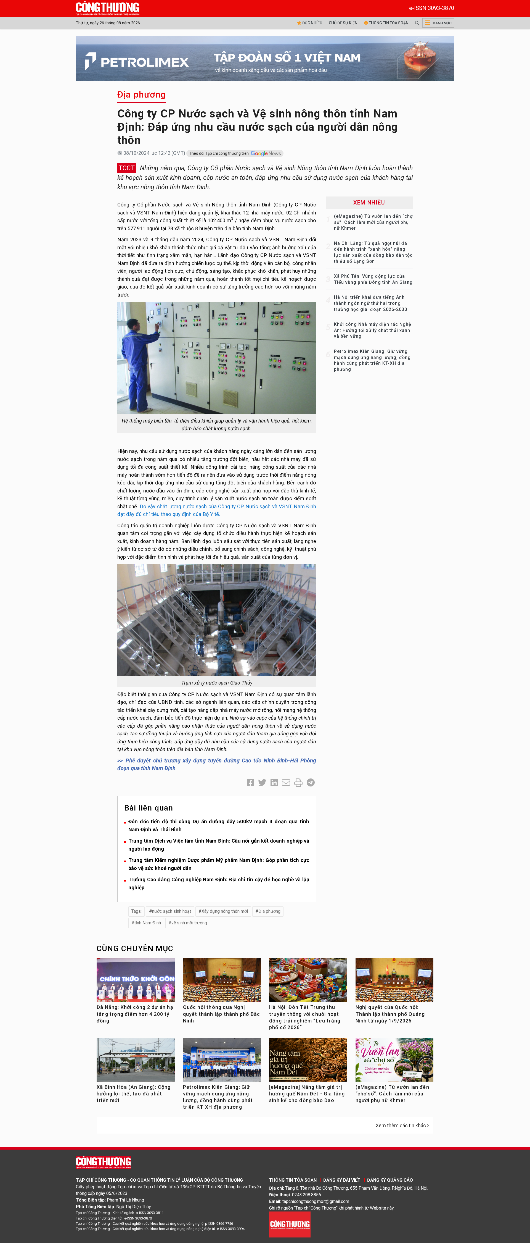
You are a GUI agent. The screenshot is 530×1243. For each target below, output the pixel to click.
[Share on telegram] (310, 783)
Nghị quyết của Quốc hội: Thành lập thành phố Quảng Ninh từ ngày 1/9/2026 (390, 1014)
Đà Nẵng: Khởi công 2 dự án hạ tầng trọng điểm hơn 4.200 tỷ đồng (135, 1014)
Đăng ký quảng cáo (390, 1180)
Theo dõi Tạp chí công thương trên (219, 153)
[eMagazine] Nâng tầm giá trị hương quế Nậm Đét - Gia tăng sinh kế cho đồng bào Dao (307, 1093)
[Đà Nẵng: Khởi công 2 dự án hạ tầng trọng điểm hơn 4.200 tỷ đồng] (136, 982)
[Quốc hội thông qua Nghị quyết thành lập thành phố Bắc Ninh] (222, 982)
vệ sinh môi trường (189, 922)
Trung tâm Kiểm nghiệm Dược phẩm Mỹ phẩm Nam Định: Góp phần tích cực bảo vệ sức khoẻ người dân (218, 864)
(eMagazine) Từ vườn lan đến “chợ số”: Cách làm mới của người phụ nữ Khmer (373, 222)
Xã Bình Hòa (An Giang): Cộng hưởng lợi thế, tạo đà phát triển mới (134, 1093)
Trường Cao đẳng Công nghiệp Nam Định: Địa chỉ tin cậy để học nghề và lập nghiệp (218, 883)
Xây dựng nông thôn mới (225, 911)
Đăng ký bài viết (342, 1180)
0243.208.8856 (306, 1194)
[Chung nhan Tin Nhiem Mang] (290, 1224)
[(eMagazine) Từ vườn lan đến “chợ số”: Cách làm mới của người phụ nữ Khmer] (395, 1062)
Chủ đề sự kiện (343, 23)
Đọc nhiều (311, 23)
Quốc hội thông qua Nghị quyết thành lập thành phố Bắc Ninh (221, 1014)
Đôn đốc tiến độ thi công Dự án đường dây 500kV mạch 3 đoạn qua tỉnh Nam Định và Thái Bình (218, 825)
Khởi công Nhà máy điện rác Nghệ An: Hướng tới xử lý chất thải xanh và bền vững (372, 330)
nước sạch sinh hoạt (171, 911)
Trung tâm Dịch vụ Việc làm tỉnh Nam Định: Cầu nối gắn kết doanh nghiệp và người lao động (218, 845)
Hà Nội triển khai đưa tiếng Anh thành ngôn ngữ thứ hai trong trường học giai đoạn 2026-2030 (370, 303)
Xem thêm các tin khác (401, 1125)
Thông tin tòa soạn (388, 23)
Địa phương (141, 94)
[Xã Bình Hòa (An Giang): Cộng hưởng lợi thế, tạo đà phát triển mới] (136, 1062)
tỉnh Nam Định (147, 922)
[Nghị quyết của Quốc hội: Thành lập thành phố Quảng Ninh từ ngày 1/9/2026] (395, 982)
